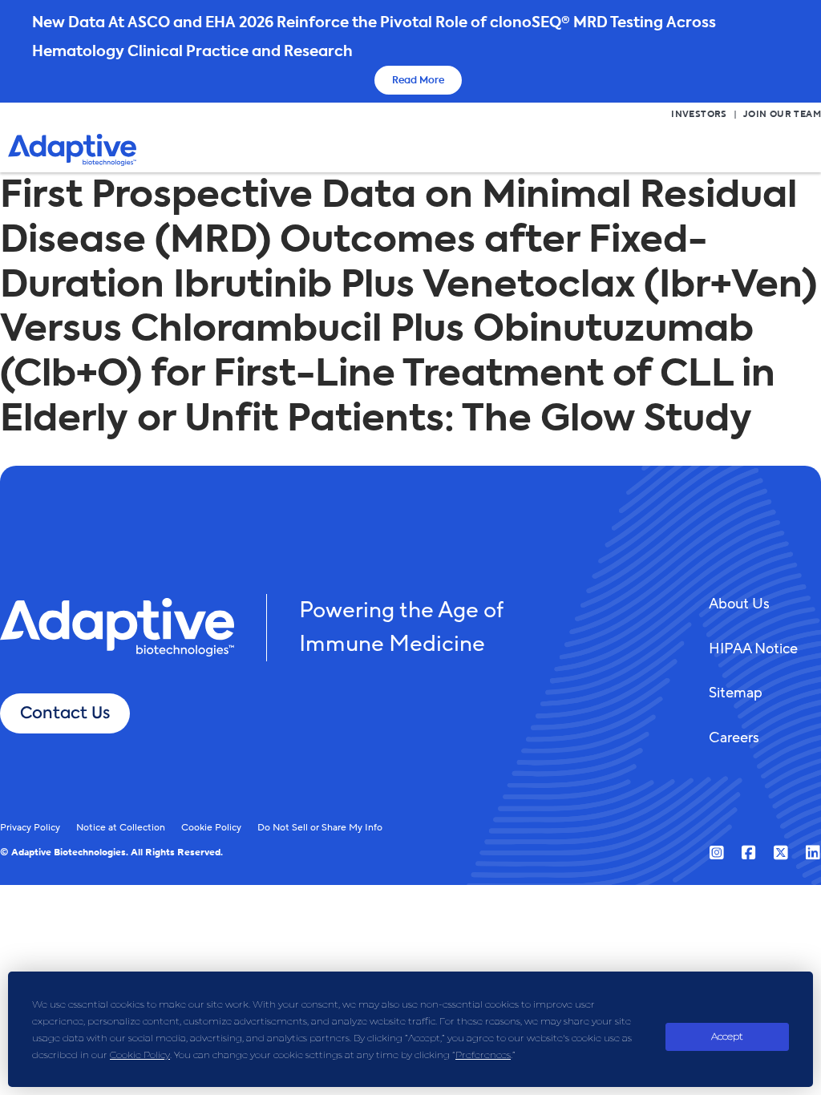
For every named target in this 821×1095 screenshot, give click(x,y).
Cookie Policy (211, 827)
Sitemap (735, 692)
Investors (699, 114)
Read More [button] (418, 80)
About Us (739, 603)
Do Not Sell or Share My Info (319, 827)
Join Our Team (782, 114)
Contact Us (65, 713)
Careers (734, 737)
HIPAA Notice (753, 648)
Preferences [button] (483, 1055)
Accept (727, 1036)
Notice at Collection (120, 827)
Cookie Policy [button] (140, 1055)
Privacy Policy (30, 827)
